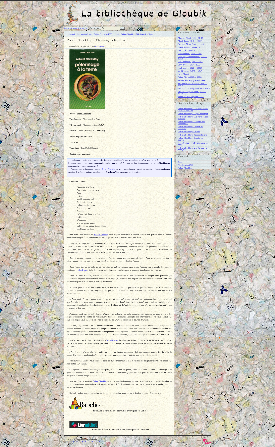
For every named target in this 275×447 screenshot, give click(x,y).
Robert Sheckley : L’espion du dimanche (190, 128)
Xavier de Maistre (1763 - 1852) (191, 97)
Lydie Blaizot (183, 74)
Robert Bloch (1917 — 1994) (190, 77)
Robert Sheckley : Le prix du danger (193, 114)
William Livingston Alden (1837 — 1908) (192, 93)
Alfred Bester (112, 340)
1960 (180, 162)
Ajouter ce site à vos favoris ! (76, 28)
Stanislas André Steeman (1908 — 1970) (192, 85)
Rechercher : (95, 28)
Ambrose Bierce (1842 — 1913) (191, 44)
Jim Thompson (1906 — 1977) (190, 62)
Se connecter (80, 441)
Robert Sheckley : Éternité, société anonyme (192, 149)
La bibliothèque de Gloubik (167, 11)
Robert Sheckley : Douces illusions (192, 135)
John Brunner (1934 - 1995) (189, 65)
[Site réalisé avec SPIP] (207, 444)
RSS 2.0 (99, 441)
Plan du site (69, 441)
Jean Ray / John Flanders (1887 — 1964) (192, 58)
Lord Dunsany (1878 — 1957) (190, 71)
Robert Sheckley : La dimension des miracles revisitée (193, 110)
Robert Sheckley (108, 169)
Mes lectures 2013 (185, 165)
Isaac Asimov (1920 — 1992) (190, 54)
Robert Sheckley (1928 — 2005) (106, 34)
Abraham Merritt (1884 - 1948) (190, 38)
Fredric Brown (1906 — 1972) (190, 47)
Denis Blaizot (100, 46)
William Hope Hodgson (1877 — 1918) (194, 88)
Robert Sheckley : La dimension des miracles (193, 118)
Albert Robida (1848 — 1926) (190, 41)
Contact (91, 441)
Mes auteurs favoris (84, 34)
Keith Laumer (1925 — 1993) (190, 68)
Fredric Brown (81, 270)
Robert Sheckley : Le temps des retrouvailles (191, 123)
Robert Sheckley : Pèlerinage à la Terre (192, 144)
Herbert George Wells (187, 50)
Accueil (72, 34)
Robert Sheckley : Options (189, 132)
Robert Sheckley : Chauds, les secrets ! (190, 139)
